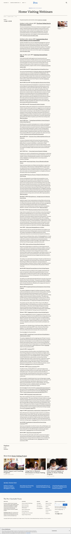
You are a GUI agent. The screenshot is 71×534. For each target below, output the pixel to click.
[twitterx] (7, 21)
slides (25, 332)
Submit (65, 504)
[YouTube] (61, 513)
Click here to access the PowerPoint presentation (34, 134)
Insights (38, 501)
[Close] (69, 531)
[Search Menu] (66, 3)
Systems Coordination (32, 366)
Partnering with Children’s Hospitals (37, 104)
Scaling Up (30, 349)
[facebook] (4, 21)
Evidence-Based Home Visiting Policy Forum (39, 69)
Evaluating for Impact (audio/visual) (34, 394)
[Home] (13, 498)
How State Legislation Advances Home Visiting (40, 82)
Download (47, 345)
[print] (11, 21)
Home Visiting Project (19, 456)
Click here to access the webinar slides (30, 35)
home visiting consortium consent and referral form (34, 392)
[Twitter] (60, 513)
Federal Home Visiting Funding (33, 432)
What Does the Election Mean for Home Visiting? (38, 209)
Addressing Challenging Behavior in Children (35, 227)
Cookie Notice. (28, 532)
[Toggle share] (66, 18)
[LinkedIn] (58, 513)
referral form (43, 390)
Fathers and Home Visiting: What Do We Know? (35, 244)
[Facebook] (55, 513)
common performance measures (42, 387)
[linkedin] (6, 21)
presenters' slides (29, 408)
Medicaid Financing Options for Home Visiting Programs (37, 268)
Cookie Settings (54, 530)
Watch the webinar (23, 118)
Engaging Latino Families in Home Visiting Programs (38, 312)
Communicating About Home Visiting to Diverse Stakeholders (34, 39)
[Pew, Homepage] (35, 3)
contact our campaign (42, 19)
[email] (9, 21)
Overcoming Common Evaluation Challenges (38, 151)
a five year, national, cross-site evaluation (42, 71)
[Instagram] (57, 513)
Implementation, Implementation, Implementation (37, 410)
